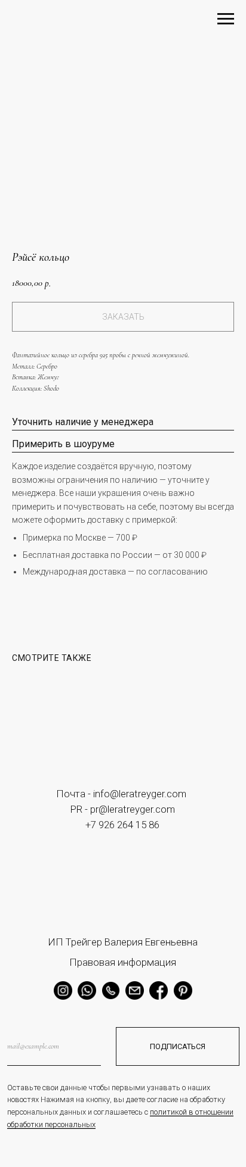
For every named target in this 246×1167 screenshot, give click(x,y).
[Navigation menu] (225, 19)
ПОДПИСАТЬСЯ (177, 1046)
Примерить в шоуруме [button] (63, 444)
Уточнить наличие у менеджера (82, 422)
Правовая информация (122, 962)
